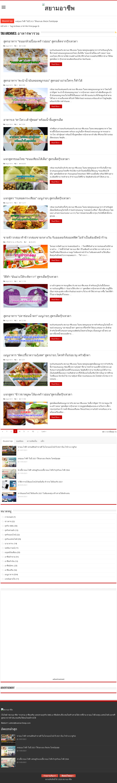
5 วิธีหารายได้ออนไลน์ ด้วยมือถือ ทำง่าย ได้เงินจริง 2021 (40, 482)
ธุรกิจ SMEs (9, 526)
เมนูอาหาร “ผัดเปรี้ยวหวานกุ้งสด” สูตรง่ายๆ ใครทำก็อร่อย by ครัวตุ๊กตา (46, 355)
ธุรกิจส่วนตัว (10, 530)
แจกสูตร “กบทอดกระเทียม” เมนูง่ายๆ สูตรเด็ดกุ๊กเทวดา (36, 198)
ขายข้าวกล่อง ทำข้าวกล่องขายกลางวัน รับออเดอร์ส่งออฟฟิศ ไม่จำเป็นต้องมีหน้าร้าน (55, 237)
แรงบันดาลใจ (10, 579)
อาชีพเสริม (18, 242)
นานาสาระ (9, 543)
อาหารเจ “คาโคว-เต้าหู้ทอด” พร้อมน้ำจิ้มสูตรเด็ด (33, 120)
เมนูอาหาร (9, 46)
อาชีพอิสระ (9, 566)
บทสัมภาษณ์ (10, 548)
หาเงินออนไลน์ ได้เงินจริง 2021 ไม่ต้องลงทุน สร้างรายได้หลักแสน (44, 493)
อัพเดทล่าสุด (8, 441)
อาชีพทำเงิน (9, 561)
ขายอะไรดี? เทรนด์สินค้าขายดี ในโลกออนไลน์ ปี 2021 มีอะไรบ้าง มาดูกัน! (47, 447)
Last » (44, 431)
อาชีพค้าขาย (9, 242)
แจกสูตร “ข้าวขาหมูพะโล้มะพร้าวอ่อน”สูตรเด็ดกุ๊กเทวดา (37, 394)
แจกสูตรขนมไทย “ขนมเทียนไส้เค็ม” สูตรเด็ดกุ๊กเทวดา (36, 159)
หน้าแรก (4, 26)
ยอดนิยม (19, 441)
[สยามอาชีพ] (58, 7)
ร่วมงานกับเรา (50, 776)
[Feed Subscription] (115, 32)
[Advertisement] (23, 635)
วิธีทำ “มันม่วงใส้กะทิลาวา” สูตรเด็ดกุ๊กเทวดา (30, 276)
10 (33, 431)
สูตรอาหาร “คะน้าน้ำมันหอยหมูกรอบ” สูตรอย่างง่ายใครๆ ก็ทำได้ (42, 80)
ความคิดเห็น (32, 441)
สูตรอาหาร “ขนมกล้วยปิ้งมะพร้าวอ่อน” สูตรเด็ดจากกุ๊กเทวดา (40, 41)
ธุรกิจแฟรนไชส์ (11, 539)
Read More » (56, 64)
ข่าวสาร (8, 521)
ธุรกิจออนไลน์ (10, 535)
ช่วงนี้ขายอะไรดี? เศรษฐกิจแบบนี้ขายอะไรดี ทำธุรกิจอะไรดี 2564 (44, 470)
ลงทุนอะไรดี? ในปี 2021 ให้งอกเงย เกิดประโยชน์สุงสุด (36, 21)
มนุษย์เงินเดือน (11, 552)
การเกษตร (9, 517)
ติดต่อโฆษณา (67, 776)
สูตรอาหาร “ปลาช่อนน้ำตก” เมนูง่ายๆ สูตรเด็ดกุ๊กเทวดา (37, 316)
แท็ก (42, 441)
